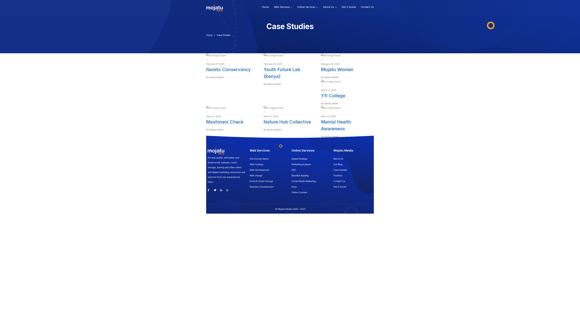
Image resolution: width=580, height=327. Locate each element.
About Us (328, 6)
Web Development (259, 169)
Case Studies (340, 169)
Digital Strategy (299, 158)
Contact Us (367, 6)
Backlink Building (300, 175)
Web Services (282, 6)
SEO (294, 169)
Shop (294, 186)
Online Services (306, 6)
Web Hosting (256, 164)
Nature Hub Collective (287, 122)
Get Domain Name (259, 158)
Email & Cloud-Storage (261, 181)
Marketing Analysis (301, 164)
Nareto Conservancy (228, 69)
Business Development (262, 186)
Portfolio (338, 175)
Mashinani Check (225, 122)
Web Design (256, 175)
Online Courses (299, 192)
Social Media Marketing (304, 181)
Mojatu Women (337, 69)
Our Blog (338, 164)
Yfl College (333, 95)
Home (265, 6)
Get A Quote (349, 6)
